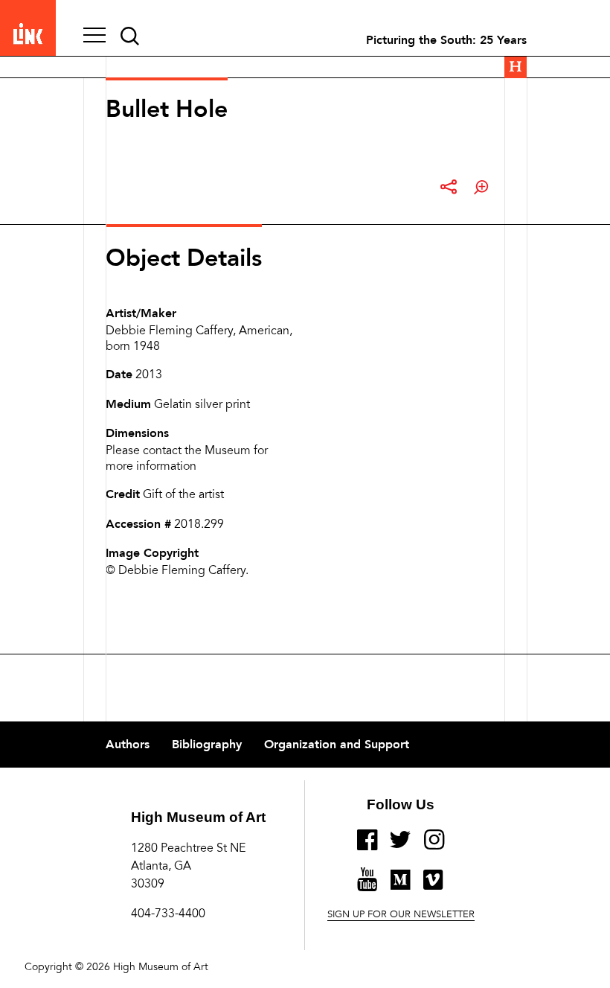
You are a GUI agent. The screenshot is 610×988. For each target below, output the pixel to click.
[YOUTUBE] (367, 885)
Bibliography (207, 744)
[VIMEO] (433, 886)
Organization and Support (336, 744)
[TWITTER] (400, 846)
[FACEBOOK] (367, 846)
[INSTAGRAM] (434, 846)
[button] (94, 36)
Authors (128, 744)
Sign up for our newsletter (401, 915)
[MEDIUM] (400, 886)
